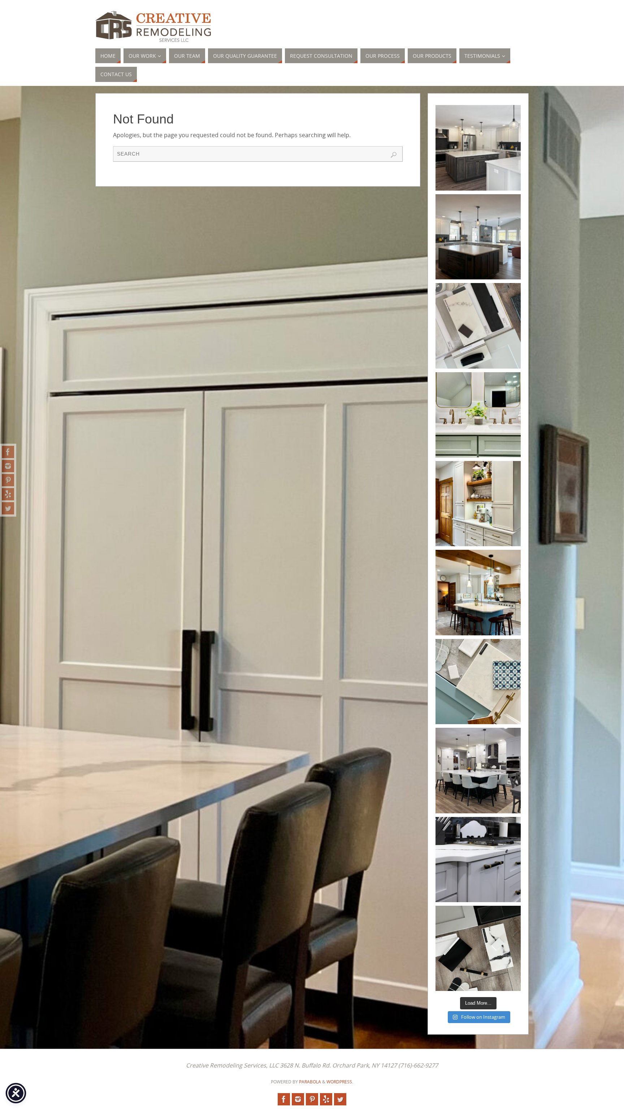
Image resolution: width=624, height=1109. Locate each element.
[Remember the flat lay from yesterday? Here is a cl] (478, 859)
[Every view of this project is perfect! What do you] (478, 147)
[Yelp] (8, 494)
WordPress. (339, 1082)
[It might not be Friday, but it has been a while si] (478, 948)
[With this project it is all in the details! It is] (478, 503)
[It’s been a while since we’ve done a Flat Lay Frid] (478, 325)
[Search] (393, 154)
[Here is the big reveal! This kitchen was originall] (478, 770)
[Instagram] (8, 466)
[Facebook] (8, 452)
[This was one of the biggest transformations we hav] (478, 592)
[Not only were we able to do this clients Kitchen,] (478, 414)
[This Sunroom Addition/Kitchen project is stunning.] (478, 236)
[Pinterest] (8, 480)
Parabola (310, 1082)
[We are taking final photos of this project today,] (478, 681)
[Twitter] (8, 508)
